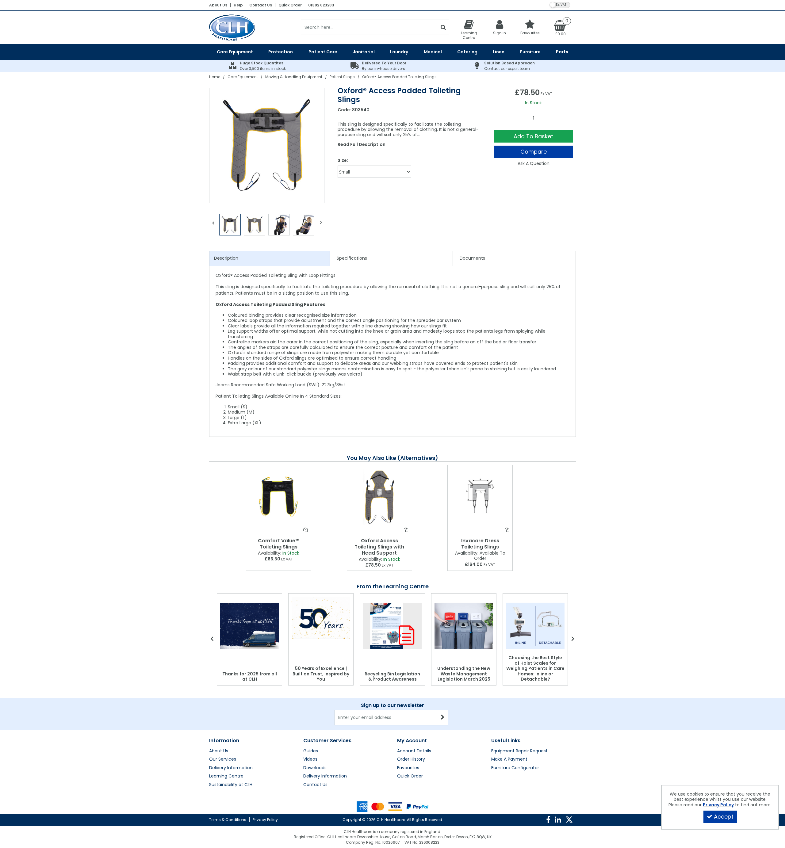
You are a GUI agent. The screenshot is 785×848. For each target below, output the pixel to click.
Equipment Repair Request (519, 751)
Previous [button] (213, 226)
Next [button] (321, 226)
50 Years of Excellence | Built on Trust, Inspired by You (321, 673)
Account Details (414, 751)
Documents (472, 258)
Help (238, 5)
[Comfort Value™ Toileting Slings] (278, 497)
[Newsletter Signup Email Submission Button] (443, 717)
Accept (723, 816)
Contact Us (260, 5)
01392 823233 (321, 5)
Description (226, 258)
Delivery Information (231, 768)
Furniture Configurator (515, 768)
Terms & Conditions (227, 819)
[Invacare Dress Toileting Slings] (480, 497)
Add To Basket (533, 136)
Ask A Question (534, 163)
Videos (310, 759)
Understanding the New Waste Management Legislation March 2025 (463, 673)
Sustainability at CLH (230, 785)
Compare (533, 151)
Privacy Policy (265, 819)
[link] (548, 820)
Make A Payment (509, 759)
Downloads (315, 768)
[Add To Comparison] (305, 530)
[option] (267, 145)
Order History (411, 759)
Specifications (352, 258)
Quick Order (290, 5)
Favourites (408, 768)
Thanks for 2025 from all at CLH (249, 676)
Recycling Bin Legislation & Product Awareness (392, 676)
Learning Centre (226, 776)
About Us (218, 5)
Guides (310, 751)
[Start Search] (443, 27)
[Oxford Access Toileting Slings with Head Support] (379, 497)
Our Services (222, 759)
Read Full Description (361, 144)
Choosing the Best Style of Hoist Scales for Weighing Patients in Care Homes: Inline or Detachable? (535, 668)
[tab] (269, 258)
